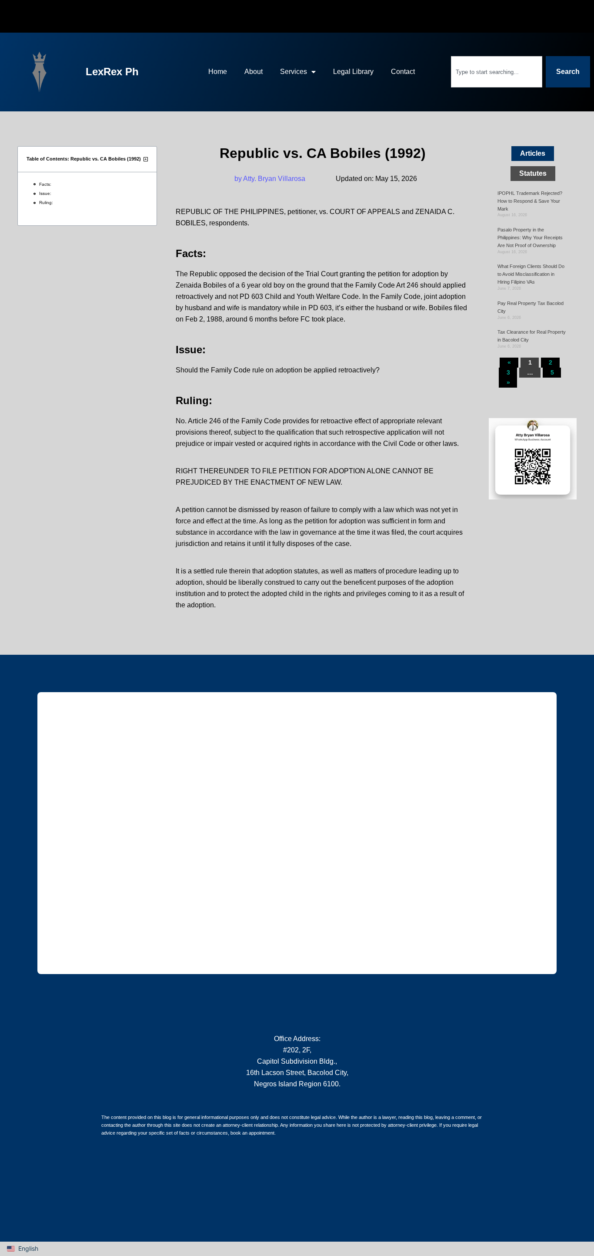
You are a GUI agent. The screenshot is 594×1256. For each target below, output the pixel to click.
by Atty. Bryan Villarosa (269, 178)
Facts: (45, 184)
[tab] (532, 153)
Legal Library (353, 71)
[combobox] (496, 71)
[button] (145, 159)
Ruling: (46, 202)
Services (293, 71)
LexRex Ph (112, 71)
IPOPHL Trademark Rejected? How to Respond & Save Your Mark (529, 201)
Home (217, 71)
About (253, 71)
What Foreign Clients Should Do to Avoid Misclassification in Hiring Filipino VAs (530, 274)
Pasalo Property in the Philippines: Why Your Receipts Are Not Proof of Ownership (530, 237)
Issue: (45, 193)
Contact (403, 71)
